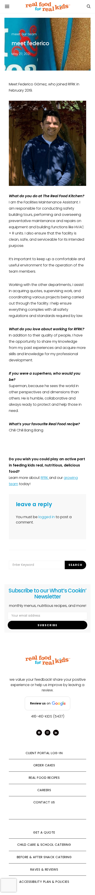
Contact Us (44, 802)
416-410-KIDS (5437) (47, 716)
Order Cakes (44, 765)
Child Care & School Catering (44, 844)
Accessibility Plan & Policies (44, 881)
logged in (46, 516)
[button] (47, 703)
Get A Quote (44, 832)
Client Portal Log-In (44, 753)
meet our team (24, 34)
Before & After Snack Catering (44, 857)
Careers (44, 790)
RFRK (45, 477)
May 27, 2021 (20, 54)
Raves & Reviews (44, 869)
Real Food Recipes (44, 777)
